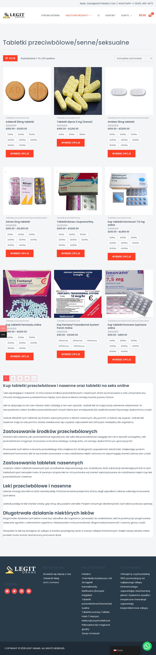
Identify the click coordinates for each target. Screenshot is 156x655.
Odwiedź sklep (51, 578)
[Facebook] (28, 591)
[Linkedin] (21, 591)
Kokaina (86, 574)
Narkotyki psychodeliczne (96, 620)
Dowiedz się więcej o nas (57, 574)
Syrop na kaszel (90, 633)
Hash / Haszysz (90, 616)
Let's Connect (51, 582)
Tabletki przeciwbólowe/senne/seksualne (97, 604)
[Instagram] (7, 591)
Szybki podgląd (26, 112)
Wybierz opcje (19, 153)
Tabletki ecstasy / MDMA (96, 612)
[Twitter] (14, 591)
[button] (147, 646)
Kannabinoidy (89, 586)
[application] (90, 15)
